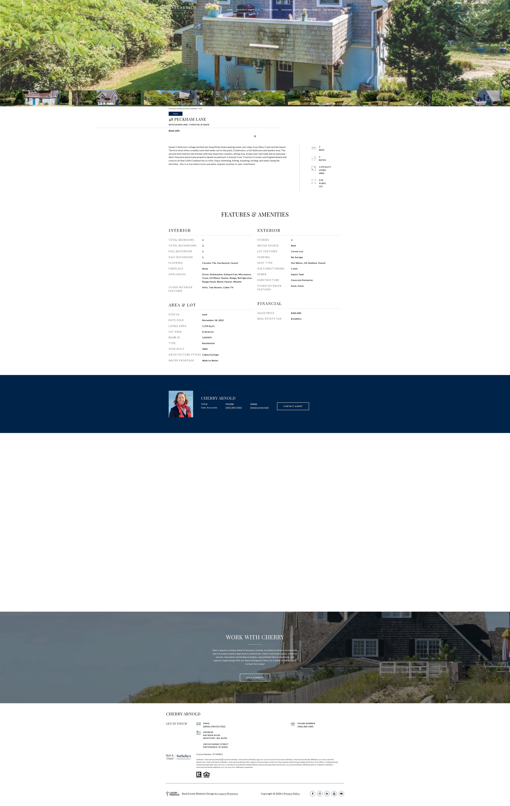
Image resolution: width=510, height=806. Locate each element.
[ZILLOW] (334, 793)
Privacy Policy (292, 793)
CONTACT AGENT (293, 406)
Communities (270, 10)
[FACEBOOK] (312, 793)
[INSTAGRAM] (319, 793)
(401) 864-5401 (234, 407)
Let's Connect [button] (255, 677)
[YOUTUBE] (341, 793)
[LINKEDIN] (327, 793)
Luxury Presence (228, 793)
